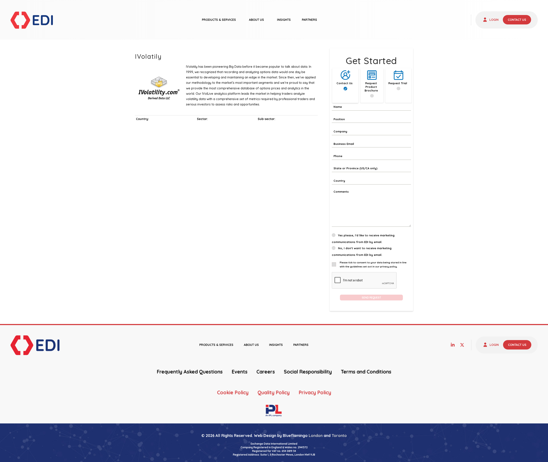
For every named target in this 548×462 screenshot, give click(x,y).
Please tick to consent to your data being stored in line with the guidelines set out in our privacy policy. (373, 264)
